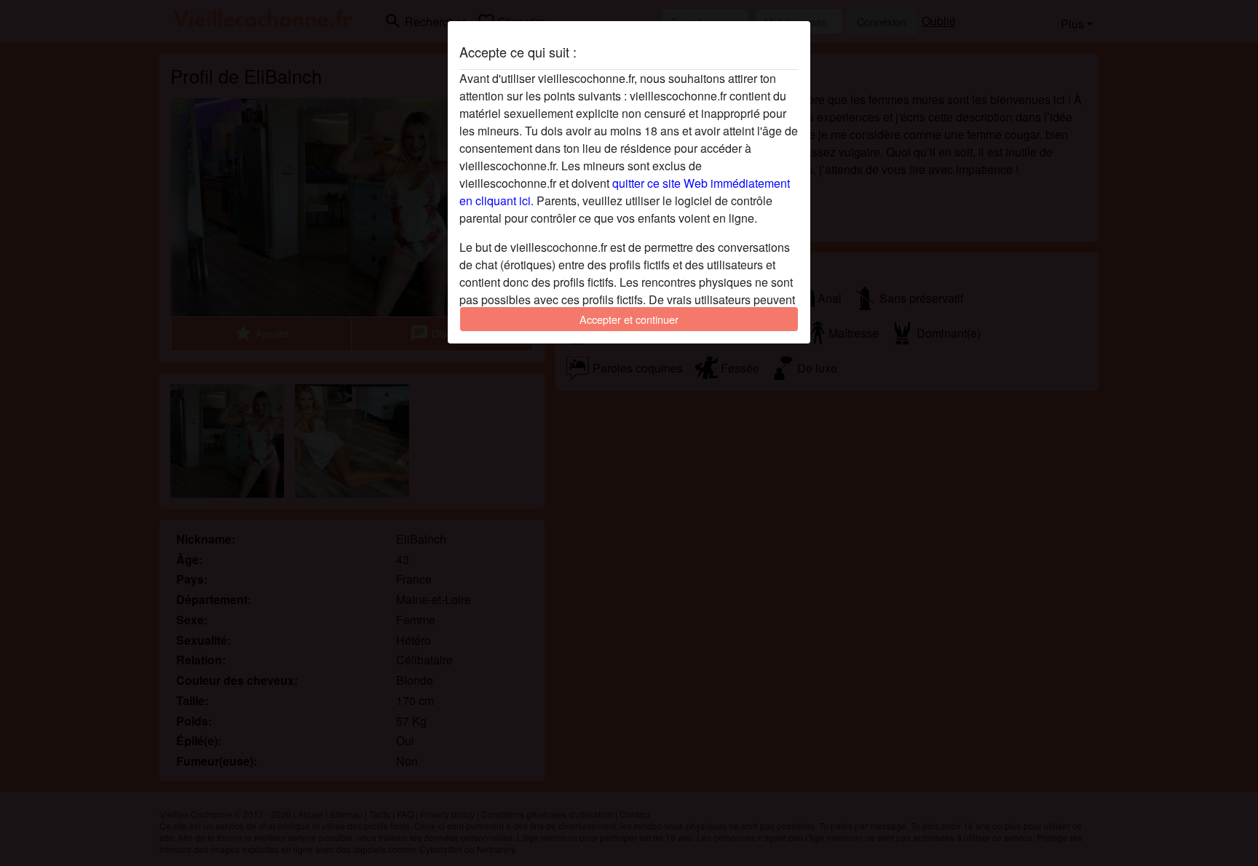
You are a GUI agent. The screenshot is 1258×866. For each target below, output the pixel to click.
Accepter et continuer (629, 319)
